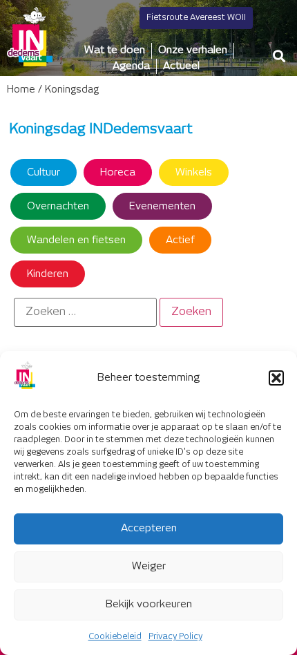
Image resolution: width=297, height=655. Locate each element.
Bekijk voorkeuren (149, 604)
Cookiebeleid (115, 636)
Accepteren (149, 528)
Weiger (149, 566)
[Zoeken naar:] (85, 312)
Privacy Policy (175, 636)
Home (21, 90)
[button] (276, 378)
